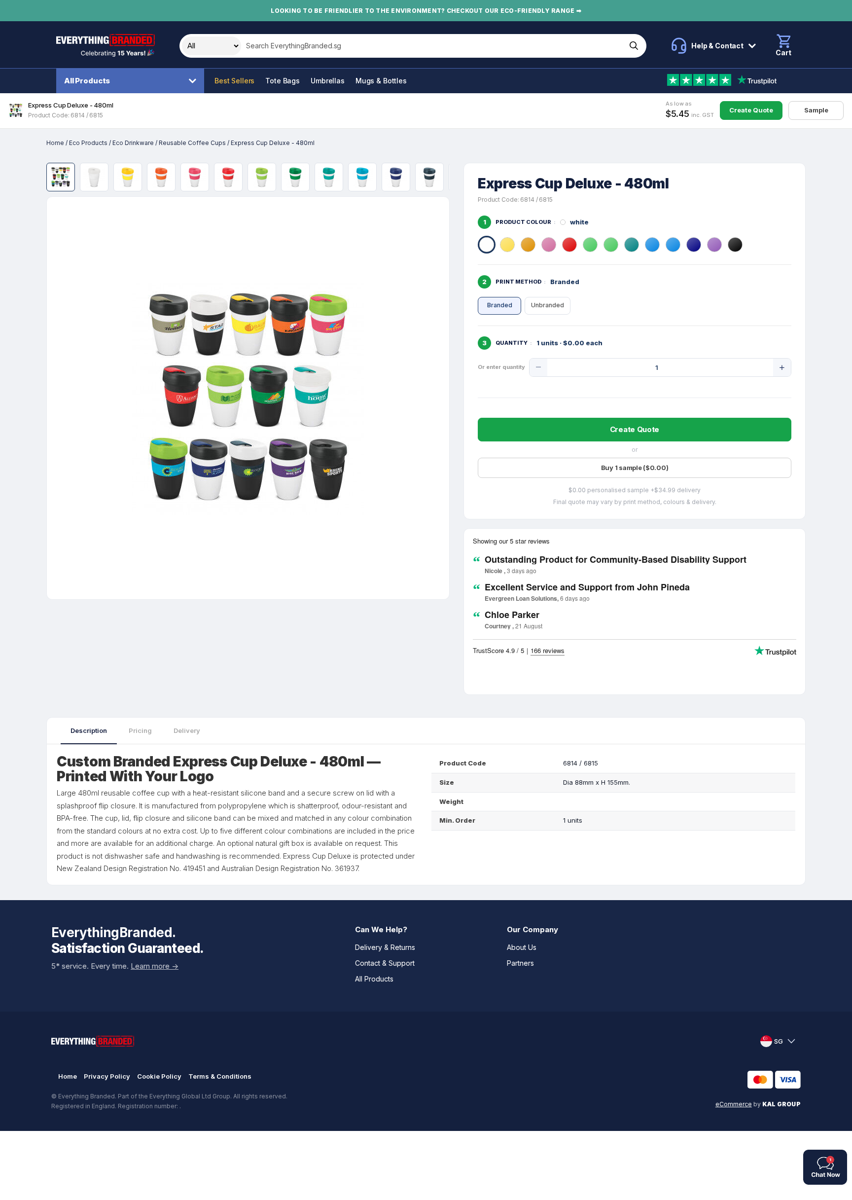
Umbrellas (328, 80)
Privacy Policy (107, 1076)
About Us (521, 947)
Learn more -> (154, 966)
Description (89, 730)
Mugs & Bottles (381, 80)
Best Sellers (234, 80)
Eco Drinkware (133, 142)
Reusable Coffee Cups (192, 142)
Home (55, 142)
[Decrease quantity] (538, 367)
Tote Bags (282, 80)
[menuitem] (132, 81)
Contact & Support (385, 963)
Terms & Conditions (219, 1076)
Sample (816, 110)
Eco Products (88, 142)
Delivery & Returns (385, 947)
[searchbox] (432, 45)
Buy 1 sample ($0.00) (635, 468)
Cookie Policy (159, 1076)
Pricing (140, 730)
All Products (87, 80)
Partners (520, 963)
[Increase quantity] (782, 367)
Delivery (187, 730)
